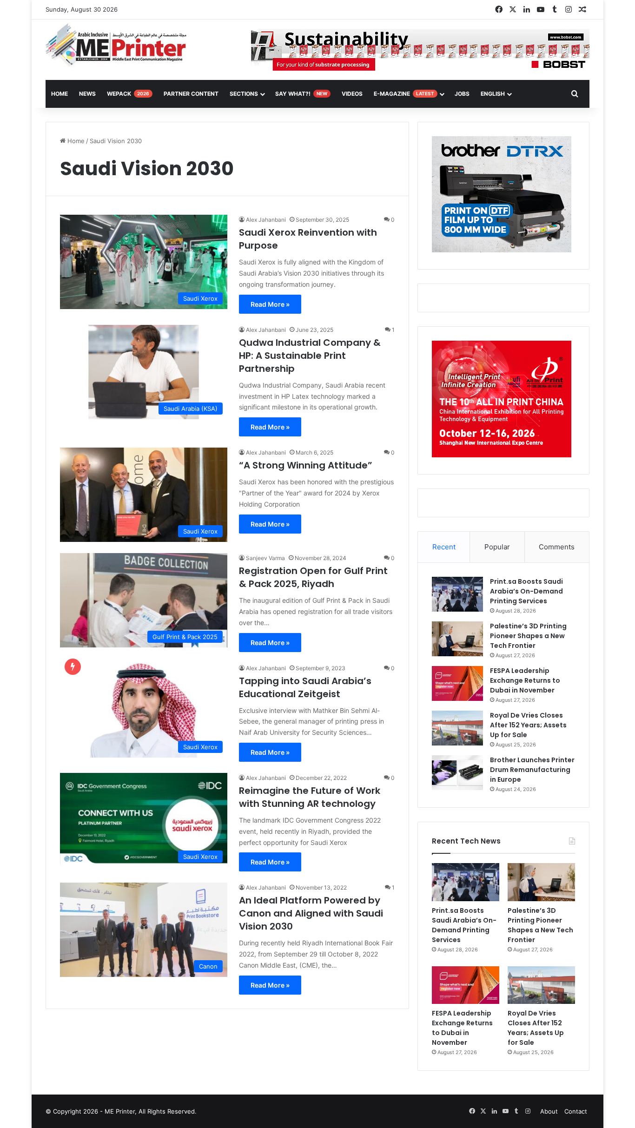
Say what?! (301, 93)
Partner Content (191, 93)
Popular (497, 546)
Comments (557, 546)
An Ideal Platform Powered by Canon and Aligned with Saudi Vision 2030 (311, 913)
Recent (444, 546)
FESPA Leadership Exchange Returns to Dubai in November (525, 680)
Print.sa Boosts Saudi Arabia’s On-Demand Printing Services (526, 591)
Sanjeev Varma (265, 557)
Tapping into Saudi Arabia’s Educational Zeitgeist (305, 687)
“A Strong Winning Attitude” (305, 465)
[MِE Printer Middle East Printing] (121, 45)
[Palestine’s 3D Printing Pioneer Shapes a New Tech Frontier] (457, 638)
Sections (244, 93)
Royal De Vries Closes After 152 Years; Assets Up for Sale (528, 725)
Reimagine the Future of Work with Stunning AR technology (309, 797)
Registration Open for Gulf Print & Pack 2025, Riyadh (313, 577)
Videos (352, 93)
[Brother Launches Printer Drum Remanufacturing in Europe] (457, 772)
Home (75, 141)
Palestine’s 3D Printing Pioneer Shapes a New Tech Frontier (528, 635)
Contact (575, 1111)
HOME (59, 93)
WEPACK (128, 93)
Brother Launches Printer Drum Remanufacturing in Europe (532, 769)
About (549, 1111)
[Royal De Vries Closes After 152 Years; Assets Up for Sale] (457, 728)
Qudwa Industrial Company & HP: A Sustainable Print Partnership (310, 355)
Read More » (270, 304)
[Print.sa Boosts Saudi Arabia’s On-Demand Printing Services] (457, 594)
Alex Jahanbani (266, 219)
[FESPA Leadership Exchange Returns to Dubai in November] (457, 683)
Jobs (462, 93)
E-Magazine (404, 93)
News (87, 93)
